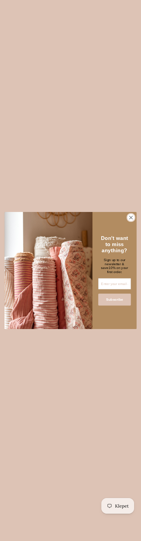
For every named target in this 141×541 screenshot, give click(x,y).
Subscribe (114, 299)
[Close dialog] (131, 218)
